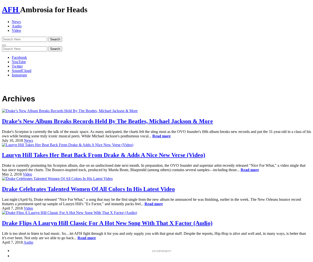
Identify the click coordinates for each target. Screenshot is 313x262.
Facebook (19, 57)
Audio (17, 26)
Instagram (19, 75)
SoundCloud (21, 71)
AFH (11, 9)
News (16, 22)
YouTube (19, 62)
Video (16, 30)
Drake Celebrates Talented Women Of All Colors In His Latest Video (88, 189)
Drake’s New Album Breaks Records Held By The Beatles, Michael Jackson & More (107, 121)
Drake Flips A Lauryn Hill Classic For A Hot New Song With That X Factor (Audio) (107, 223)
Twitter (17, 66)
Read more (161, 136)
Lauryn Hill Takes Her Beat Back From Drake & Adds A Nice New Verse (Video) (103, 155)
